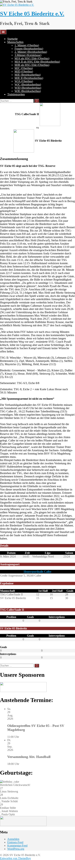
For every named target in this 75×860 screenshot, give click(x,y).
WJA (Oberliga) (24, 81)
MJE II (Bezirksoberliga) (29, 78)
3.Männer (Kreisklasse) (28, 55)
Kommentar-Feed (17, 845)
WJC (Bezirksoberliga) (28, 84)
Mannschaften (15, 42)
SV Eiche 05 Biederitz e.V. (32, 13)
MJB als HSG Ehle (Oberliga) (32, 64)
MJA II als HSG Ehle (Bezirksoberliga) (37, 61)
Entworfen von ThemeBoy (15, 858)
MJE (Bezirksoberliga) (28, 74)
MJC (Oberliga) (24, 68)
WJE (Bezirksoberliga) (28, 91)
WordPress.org (15, 848)
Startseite (12, 38)
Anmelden (13, 839)
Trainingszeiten (16, 94)
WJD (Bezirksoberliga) (28, 87)
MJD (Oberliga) (24, 71)
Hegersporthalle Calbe (37, 571)
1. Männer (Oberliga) (27, 45)
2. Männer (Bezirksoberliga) (31, 51)
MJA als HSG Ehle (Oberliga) (32, 58)
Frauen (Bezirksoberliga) (29, 48)
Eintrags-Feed (15, 842)
